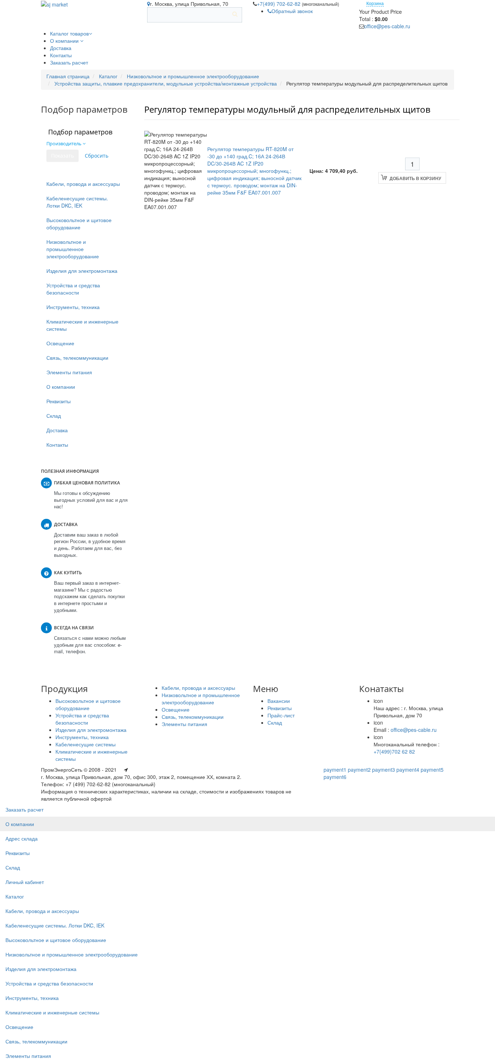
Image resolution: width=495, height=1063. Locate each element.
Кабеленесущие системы (85, 744)
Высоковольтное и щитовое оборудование (79, 223)
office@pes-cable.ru (387, 26)
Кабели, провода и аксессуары (83, 183)
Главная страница (68, 76)
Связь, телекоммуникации (77, 357)
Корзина (375, 3)
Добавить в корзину (415, 178)
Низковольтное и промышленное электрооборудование (193, 76)
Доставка (57, 430)
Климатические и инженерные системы (82, 325)
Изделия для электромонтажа (81, 270)
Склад (53, 415)
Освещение (60, 343)
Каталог (108, 76)
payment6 (335, 776)
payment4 (407, 769)
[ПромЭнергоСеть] (54, 3)
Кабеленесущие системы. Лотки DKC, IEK (77, 202)
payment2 (359, 769)
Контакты (57, 444)
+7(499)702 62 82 (394, 751)
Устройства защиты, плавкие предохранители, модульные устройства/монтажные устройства (165, 83)
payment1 (335, 769)
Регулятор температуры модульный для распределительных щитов (287, 109)
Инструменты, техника (73, 306)
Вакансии (278, 700)
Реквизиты (58, 401)
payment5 (432, 769)
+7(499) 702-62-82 (279, 3)
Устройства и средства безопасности (73, 289)
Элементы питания (69, 372)
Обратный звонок (292, 10)
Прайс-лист (281, 715)
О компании (60, 386)
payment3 (383, 769)
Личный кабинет (24, 881)
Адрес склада (21, 838)
